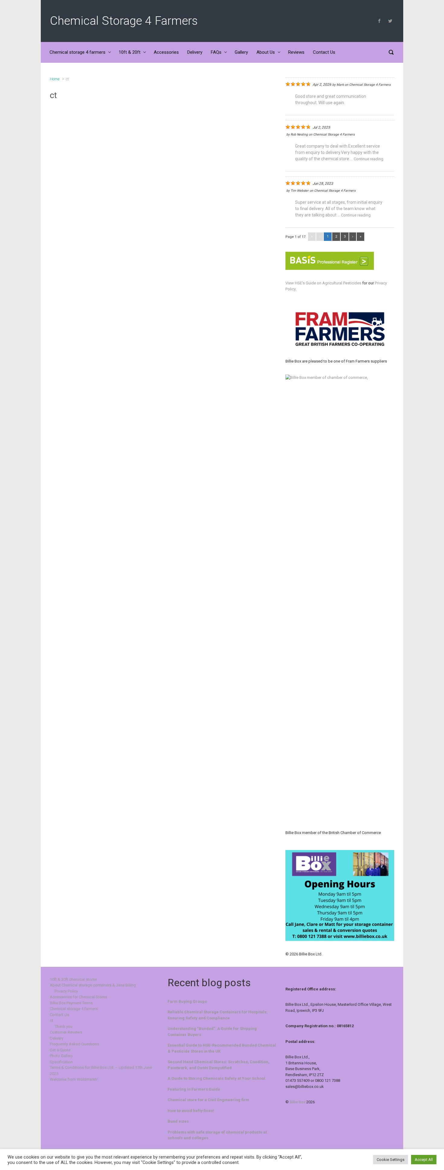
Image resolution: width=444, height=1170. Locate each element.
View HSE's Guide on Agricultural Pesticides (323, 283)
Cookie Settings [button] (390, 1159)
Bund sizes (178, 1121)
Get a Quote (60, 1050)
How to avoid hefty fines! (191, 1110)
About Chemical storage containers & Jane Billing (93, 985)
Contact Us (59, 1014)
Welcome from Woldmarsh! (74, 1079)
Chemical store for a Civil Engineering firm (208, 1100)
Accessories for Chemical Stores (78, 997)
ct (51, 1020)
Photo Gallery (61, 1055)
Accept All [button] (424, 1159)
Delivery (56, 1038)
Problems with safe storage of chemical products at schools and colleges (217, 1135)
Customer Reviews (66, 1032)
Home (55, 79)
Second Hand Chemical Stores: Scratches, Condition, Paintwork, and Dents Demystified (218, 1065)
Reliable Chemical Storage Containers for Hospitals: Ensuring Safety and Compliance (218, 1015)
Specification (61, 1062)
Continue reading (368, 159)
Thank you (63, 1026)
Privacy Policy (66, 991)
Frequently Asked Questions (74, 1044)
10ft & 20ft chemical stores (73, 979)
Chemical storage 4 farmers (74, 1008)
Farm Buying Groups (187, 1001)
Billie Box (297, 1102)
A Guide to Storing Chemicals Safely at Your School (216, 1078)
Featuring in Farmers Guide (194, 1089)
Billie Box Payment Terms (71, 1003)
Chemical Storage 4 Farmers (124, 21)
